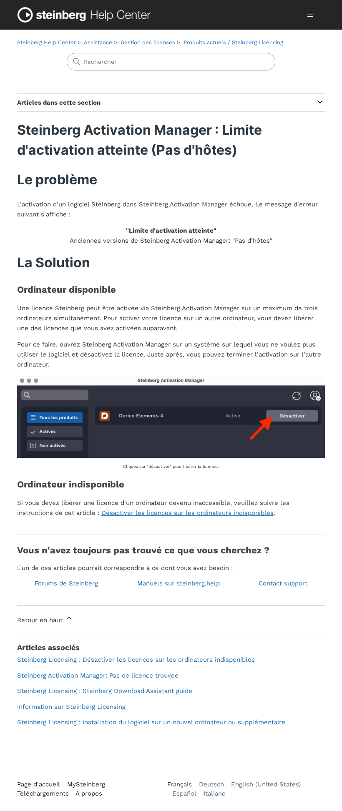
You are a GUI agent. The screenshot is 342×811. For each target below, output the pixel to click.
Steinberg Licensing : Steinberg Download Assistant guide (104, 691)
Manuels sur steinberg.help (178, 583)
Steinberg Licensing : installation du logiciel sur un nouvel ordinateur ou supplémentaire (151, 722)
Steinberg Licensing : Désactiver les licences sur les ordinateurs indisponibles (136, 659)
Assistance (98, 42)
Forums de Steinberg (66, 583)
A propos (88, 793)
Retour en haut (41, 620)
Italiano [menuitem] (215, 793)
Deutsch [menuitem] (211, 784)
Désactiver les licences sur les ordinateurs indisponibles (187, 513)
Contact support (283, 583)
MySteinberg (86, 784)
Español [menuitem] (184, 793)
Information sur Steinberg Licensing (71, 707)
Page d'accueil (38, 784)
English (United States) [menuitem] (266, 784)
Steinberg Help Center (46, 42)
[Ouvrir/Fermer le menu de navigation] (310, 15)
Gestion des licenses (148, 42)
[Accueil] (86, 15)
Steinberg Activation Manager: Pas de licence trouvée (98, 675)
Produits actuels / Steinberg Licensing (233, 42)
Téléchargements (43, 793)
